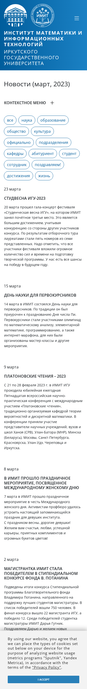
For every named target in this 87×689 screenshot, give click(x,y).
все (10, 120)
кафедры (15, 153)
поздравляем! (48, 164)
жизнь (44, 175)
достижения (18, 175)
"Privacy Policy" (46, 667)
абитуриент (43, 153)
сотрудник (17, 164)
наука (27, 120)
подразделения (53, 142)
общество (16, 131)
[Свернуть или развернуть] (76, 18)
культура (42, 131)
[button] (43, 103)
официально (19, 142)
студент (69, 153)
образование (52, 120)
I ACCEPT (43, 679)
